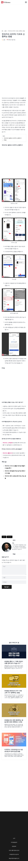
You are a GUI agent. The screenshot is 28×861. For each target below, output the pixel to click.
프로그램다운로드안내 (14, 850)
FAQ (5, 140)
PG (13, 543)
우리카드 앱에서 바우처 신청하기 (13, 138)
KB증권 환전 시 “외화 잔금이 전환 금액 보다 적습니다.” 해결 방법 (13, 663)
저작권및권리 (14, 842)
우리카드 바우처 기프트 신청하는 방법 (16, 30)
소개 (14, 838)
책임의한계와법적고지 (14, 858)
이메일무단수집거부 (14, 854)
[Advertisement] (14, 81)
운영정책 (14, 846)
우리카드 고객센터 (8, 442)
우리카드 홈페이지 (8, 453)
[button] (26, 2)
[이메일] (7, 547)
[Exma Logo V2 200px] (5, 2)
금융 (5, 30)
